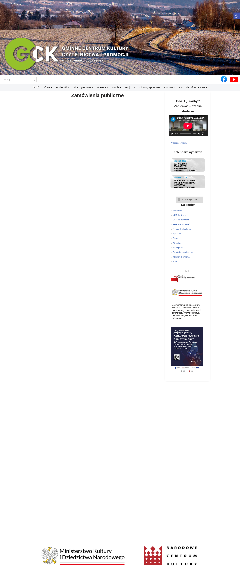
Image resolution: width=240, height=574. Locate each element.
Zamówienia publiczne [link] (183, 252)
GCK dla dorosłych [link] (181, 220)
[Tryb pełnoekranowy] (203, 133)
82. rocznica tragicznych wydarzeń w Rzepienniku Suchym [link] (184, 167)
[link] (237, 16)
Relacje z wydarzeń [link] (181, 224)
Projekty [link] (130, 87)
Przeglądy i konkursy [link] (182, 229)
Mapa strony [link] (178, 210)
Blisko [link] (175, 261)
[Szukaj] (34, 79)
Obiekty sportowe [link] (149, 87)
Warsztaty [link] (177, 243)
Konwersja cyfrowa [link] (181, 257)
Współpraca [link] (178, 248)
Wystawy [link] (177, 234)
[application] (189, 125)
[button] (120, 71)
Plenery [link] (176, 238)
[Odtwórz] (172, 133)
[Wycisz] (199, 133)
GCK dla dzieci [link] (179, 215)
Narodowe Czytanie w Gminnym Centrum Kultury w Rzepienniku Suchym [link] (185, 184)
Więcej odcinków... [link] (179, 143)
